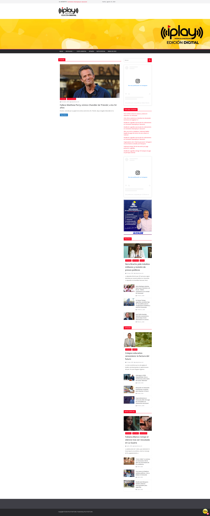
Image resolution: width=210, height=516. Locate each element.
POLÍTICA (142, 260)
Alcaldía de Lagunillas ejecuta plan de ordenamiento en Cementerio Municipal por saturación (82, 2)
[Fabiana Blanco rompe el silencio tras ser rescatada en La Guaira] (138, 423)
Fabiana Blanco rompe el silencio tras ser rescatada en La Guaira (137, 439)
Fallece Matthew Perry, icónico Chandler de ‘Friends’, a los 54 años (88, 106)
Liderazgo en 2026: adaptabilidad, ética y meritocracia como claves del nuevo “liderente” (143, 378)
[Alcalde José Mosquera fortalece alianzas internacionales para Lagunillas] (129, 485)
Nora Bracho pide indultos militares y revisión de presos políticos (137, 267)
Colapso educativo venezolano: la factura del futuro (137, 356)
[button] (73, 51)
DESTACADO (69, 51)
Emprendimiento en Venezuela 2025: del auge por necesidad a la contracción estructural (143, 400)
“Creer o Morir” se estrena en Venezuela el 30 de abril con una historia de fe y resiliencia (143, 461)
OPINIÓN (91, 51)
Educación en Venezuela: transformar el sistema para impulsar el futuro (142, 389)
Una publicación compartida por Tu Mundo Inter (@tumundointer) (142, 194)
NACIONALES (135, 260)
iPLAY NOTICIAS (72, 511)
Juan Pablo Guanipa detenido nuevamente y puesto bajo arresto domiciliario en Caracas (142, 317)
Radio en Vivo (112, 51)
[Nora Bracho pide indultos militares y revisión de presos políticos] (138, 250)
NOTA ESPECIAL (101, 51)
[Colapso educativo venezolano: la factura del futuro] (138, 339)
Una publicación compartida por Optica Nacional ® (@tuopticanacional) (143, 103)
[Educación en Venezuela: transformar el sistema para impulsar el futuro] (129, 390)
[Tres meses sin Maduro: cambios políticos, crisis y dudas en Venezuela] (129, 474)
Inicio (61, 51)
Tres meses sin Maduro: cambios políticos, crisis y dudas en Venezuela (143, 473)
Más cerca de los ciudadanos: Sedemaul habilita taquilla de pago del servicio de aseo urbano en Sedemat (136, 133)
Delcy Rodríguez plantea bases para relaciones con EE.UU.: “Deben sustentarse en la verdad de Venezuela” (143, 290)
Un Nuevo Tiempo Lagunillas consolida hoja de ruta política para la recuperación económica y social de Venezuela (143, 304)
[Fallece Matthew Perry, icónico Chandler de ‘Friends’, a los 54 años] (90, 81)
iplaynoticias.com (75, 102)
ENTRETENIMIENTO (71, 98)
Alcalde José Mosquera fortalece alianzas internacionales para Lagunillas (142, 484)
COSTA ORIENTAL (81, 51)
